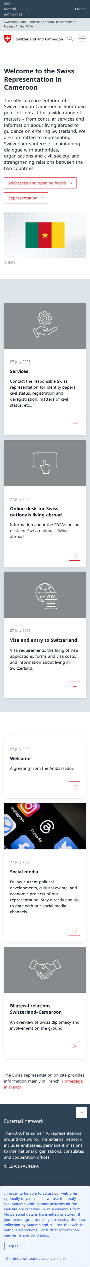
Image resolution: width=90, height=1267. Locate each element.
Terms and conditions (29, 1235)
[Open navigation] (82, 39)
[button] (81, 1112)
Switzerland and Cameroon (39, 39)
